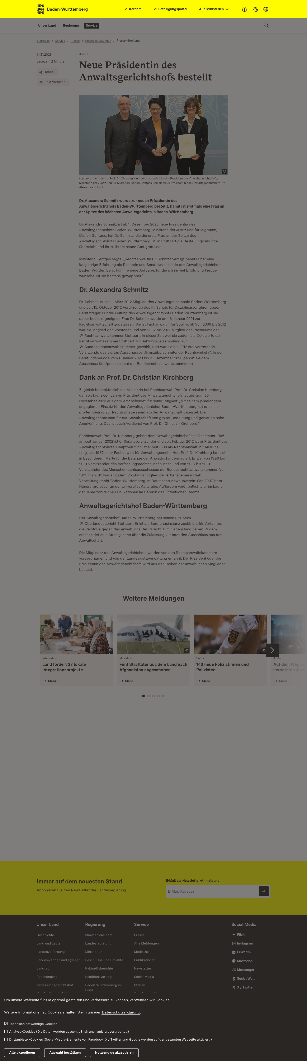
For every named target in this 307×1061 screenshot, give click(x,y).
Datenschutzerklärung (121, 1012)
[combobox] (214, 9)
